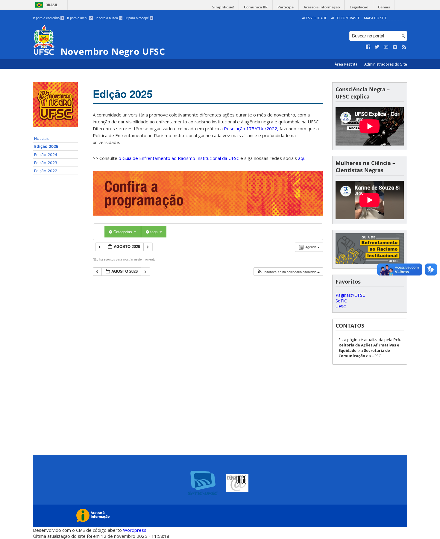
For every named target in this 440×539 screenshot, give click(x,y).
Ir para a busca (109, 18)
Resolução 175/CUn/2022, (250, 128)
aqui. (302, 158)
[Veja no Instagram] (395, 47)
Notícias (41, 138)
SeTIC (341, 301)
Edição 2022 (45, 170)
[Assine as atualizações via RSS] (404, 47)
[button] (288, 272)
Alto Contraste (345, 18)
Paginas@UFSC (350, 295)
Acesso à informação (322, 7)
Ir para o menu (79, 18)
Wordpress (134, 530)
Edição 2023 (45, 162)
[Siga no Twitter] (377, 47)
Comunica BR (256, 7)
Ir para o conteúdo (48, 18)
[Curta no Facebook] (368, 47)
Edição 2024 (45, 154)
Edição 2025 (46, 146)
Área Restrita (346, 64)
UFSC (341, 306)
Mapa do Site (375, 18)
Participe (285, 7)
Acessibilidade (314, 18)
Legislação (359, 7)
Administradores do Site (385, 64)
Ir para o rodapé (138, 18)
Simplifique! (223, 7)
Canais (384, 7)
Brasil (51, 4)
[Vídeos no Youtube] (386, 47)
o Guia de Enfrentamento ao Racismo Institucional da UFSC (179, 158)
